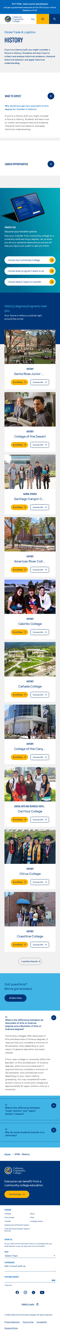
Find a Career (9, 1217)
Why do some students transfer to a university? (25, 1132)
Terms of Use (28, 1322)
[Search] (54, 19)
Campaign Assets (36, 1221)
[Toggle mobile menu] (42, 19)
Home (7, 1154)
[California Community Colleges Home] (14, 19)
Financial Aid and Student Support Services (17, 1230)
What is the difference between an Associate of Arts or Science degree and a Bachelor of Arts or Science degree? (24, 1023)
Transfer (7, 1221)
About (32, 1214)
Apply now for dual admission (35, 4)
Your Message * (9, 1262)
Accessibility (42, 1322)
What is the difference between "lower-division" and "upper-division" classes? (22, 1109)
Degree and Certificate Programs (16, 1225)
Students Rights (11, 1328)
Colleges (7, 1214)
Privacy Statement (12, 1322)
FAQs (32, 1217)
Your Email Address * (11, 1277)
